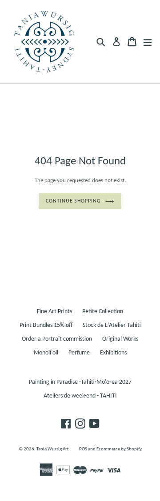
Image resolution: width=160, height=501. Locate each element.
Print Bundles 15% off (46, 325)
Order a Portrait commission (57, 339)
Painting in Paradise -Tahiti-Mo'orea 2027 (80, 382)
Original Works (120, 339)
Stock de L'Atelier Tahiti (112, 325)
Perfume (79, 353)
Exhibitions (113, 353)
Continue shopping (73, 201)
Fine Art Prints (54, 311)
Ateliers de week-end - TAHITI (80, 396)
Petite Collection (102, 311)
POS (83, 449)
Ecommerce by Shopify (119, 449)
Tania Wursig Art (52, 449)
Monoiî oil (46, 353)
